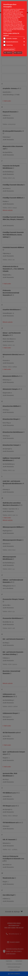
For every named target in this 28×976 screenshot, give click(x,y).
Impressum (9, 30)
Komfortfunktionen (12, 42)
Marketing (9, 45)
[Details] (24, 38)
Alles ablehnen (8, 52)
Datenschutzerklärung (18, 28)
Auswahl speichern (9, 49)
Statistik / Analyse (11, 38)
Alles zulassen (18, 52)
